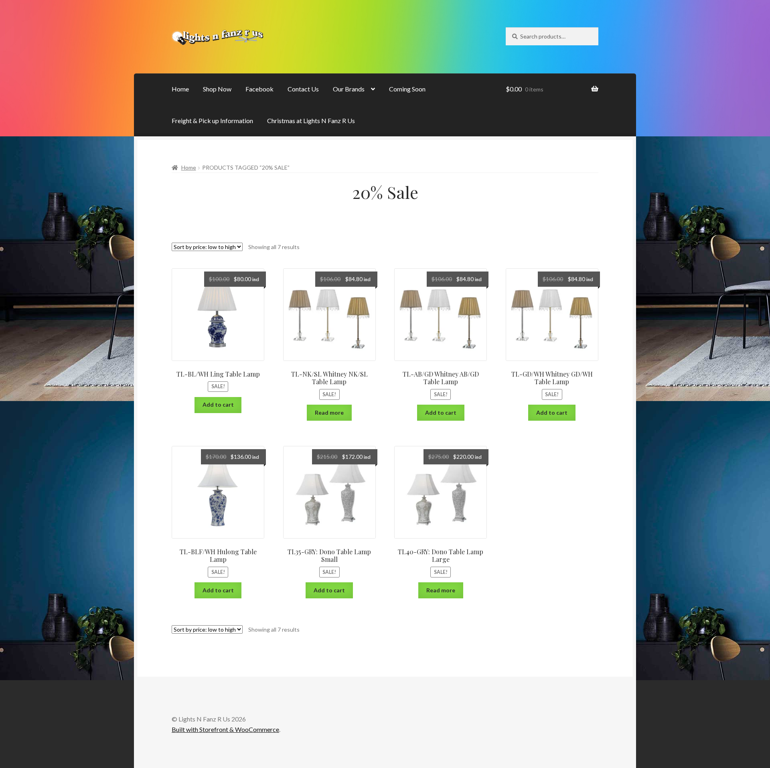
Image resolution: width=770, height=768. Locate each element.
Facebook (259, 89)
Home (180, 89)
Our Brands (349, 89)
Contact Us (303, 89)
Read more (329, 412)
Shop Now (217, 89)
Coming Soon (407, 89)
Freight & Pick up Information (212, 120)
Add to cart (218, 404)
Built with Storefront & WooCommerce (225, 729)
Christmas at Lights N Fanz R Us (311, 120)
